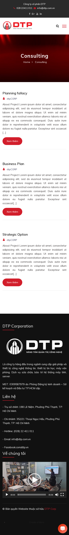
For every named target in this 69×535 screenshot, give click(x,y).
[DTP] (17, 25)
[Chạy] (7, 494)
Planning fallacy (15, 93)
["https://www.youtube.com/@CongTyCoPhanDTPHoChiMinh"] (37, 13)
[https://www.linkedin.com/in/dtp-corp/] (41, 13)
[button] (34, 480)
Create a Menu (36, 522)
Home (26, 62)
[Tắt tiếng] (56, 494)
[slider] (32, 494)
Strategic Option (15, 234)
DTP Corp (50, 508)
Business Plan (13, 164)
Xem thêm (12, 141)
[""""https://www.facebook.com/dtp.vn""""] (29, 13)
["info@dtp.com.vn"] (33, 13)
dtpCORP (12, 98)
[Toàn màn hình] (62, 494)
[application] (34, 480)
